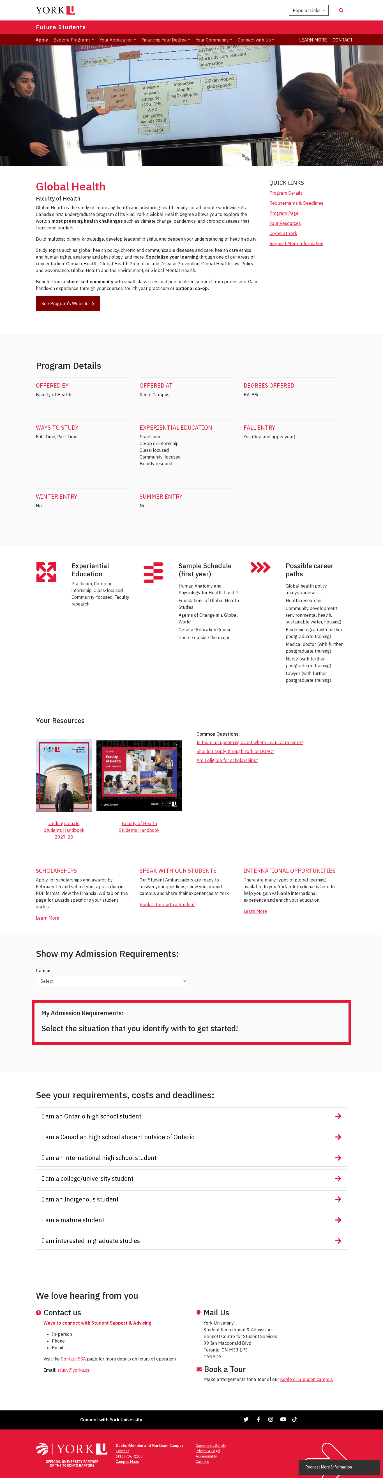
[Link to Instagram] (271, 1419)
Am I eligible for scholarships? (227, 760)
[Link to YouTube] (283, 1419)
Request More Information (296, 243)
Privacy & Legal (208, 1451)
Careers (202, 1461)
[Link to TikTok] (295, 1419)
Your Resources (285, 223)
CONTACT (343, 39)
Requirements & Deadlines (296, 203)
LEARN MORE (313, 39)
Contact (122, 1451)
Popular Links (307, 10)
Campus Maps (127, 1461)
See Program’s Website (65, 303)
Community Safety (211, 1445)
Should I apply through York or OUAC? (235, 751)
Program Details (286, 193)
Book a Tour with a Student (167, 904)
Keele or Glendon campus (306, 1379)
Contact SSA (73, 1359)
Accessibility (206, 1456)
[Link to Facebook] (258, 1419)
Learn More (47, 918)
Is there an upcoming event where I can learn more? (250, 742)
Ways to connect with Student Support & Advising (97, 1323)
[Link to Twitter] (246, 1419)
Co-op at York (283, 233)
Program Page (284, 213)
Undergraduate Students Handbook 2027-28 (64, 830)
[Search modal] (341, 10)
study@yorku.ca (73, 1370)
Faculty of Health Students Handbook (139, 827)
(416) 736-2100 (129, 1456)
